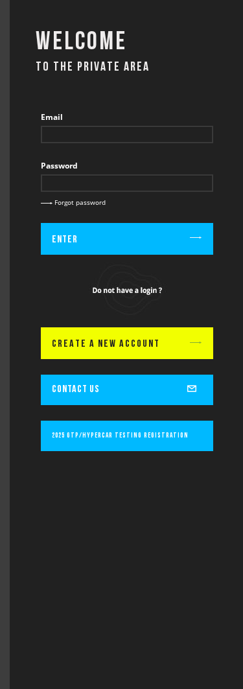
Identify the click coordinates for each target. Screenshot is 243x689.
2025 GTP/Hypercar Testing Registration (120, 435)
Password (59, 165)
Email (52, 117)
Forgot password (79, 202)
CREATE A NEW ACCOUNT (106, 344)
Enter (65, 240)
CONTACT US (76, 389)
